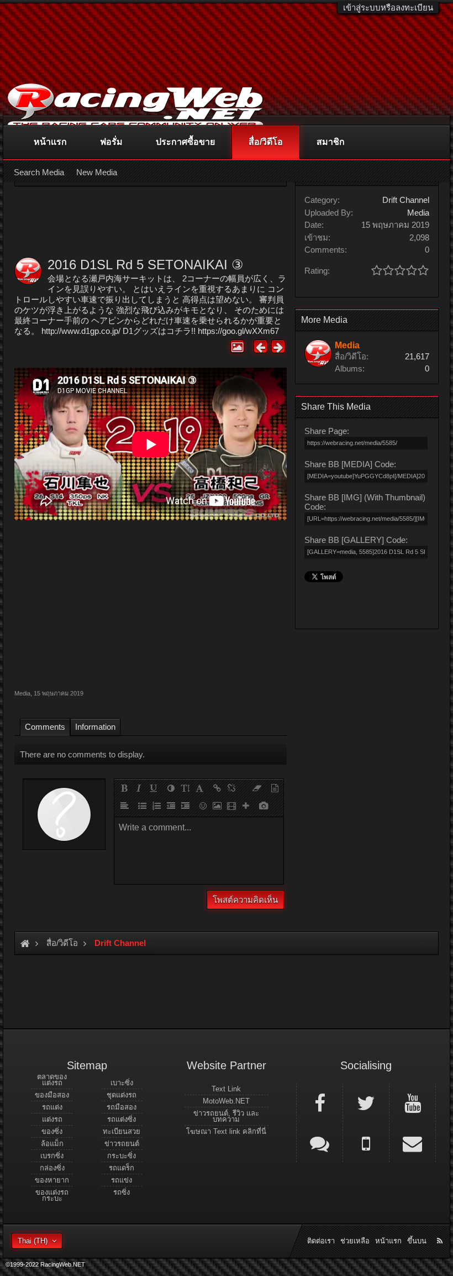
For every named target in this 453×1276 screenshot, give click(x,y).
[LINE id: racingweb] (320, 1142)
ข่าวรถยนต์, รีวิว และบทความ (226, 1116)
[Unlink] (231, 787)
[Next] (278, 346)
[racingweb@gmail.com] (412, 1142)
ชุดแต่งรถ (121, 1095)
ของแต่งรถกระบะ (52, 1195)
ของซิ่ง (51, 1131)
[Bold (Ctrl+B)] (124, 787)
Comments (45, 726)
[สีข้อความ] (170, 787)
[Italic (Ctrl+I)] (138, 787)
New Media (96, 172)
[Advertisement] (150, 603)
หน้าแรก (50, 142)
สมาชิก (331, 142)
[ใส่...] (245, 805)
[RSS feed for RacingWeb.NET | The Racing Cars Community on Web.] (441, 1228)
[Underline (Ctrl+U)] (153, 787)
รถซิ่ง (121, 1192)
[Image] (217, 805)
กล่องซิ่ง (52, 1168)
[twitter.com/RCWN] (366, 1102)
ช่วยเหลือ (355, 1241)
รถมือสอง (121, 1107)
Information (95, 726)
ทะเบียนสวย (121, 1131)
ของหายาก (52, 1180)
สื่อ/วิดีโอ (266, 142)
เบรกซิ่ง (52, 1156)
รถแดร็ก (121, 1168)
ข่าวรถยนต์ (121, 1143)
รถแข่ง (121, 1180)
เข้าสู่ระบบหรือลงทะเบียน (388, 7)
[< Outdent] (170, 805)
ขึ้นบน (416, 1241)
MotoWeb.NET (226, 1101)
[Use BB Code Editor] (274, 787)
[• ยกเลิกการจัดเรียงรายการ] (142, 805)
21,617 (417, 356)
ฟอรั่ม (111, 142)
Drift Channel (405, 200)
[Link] (217, 787)
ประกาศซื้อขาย (185, 142)
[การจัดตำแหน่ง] (124, 805)
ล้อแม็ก (52, 1143)
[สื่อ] (231, 805)
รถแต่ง (52, 1107)
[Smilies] (202, 805)
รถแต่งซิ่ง (121, 1119)
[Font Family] (199, 787)
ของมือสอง (52, 1095)
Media (22, 693)
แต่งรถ (52, 1119)
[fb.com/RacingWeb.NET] (320, 1102)
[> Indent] (185, 805)
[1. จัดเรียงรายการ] (156, 805)
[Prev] (260, 346)
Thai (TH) (33, 1241)
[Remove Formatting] (257, 787)
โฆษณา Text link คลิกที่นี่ (226, 1131)
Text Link (226, 1089)
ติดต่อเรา (321, 1241)
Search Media (39, 172)
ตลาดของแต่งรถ (52, 1080)
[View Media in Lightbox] (237, 346)
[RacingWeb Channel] (412, 1102)
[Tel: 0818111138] (366, 1142)
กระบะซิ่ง (121, 1156)
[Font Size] (185, 787)
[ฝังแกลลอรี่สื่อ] (263, 805)
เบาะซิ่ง (121, 1083)
